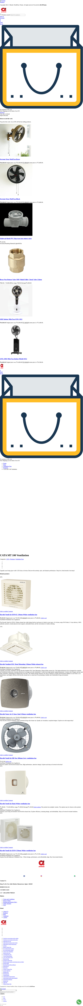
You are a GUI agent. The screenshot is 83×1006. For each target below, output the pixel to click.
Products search (6, 15)
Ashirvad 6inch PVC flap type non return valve (16, 238)
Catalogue (5, 916)
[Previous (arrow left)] (0, 1005)
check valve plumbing (8, 951)
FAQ (4, 905)
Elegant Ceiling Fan (7, 960)
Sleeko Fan (5, 981)
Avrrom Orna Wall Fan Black (10, 199)
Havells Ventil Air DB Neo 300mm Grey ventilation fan (18, 758)
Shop (4, 465)
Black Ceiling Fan (7, 947)
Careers (5, 917)
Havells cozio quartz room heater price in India (13, 961)
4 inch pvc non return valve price (10, 939)
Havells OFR (6, 963)
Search (2, 993)
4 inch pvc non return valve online (10, 938)
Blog (4, 914)
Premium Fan (6, 973)
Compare (10, 611)
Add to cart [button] (44, 618)
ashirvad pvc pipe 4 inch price (9, 944)
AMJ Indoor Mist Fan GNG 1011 (11, 319)
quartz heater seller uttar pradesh (10, 978)
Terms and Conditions (9, 899)
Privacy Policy (7, 900)
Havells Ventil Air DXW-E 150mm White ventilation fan (18, 614)
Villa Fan (5, 982)
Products (5, 913)
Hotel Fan (5, 967)
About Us (5, 911)
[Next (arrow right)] (2, 1005)
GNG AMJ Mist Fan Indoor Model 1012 (13, 359)
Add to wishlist (4, 611)
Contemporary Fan (7, 954)
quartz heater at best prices (9, 976)
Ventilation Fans (7, 466)
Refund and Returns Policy (10, 902)
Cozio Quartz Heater (7, 956)
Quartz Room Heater (7, 979)
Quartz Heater (6, 975)
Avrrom (4, 945)
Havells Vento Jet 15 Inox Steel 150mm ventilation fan (18, 714)
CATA (7, 559)
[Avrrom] (2, 0)
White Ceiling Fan (7, 984)
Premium (5, 467)
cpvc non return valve (8, 957)
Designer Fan (6, 959)
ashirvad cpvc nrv (7, 941)
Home (4, 463)
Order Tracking (7, 903)
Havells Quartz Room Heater (9, 964)
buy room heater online (8, 950)
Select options (37, 807)
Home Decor (6, 966)
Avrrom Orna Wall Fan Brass (10, 159)
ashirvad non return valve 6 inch (10, 942)
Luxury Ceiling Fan (7, 969)
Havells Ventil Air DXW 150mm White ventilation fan (18, 850)
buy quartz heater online (8, 948)
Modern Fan (6, 972)
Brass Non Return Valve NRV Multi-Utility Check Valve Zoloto (21, 279)
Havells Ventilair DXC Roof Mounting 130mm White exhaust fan (21, 664)
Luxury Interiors (6, 970)
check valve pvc (6, 953)
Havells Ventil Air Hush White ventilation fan (15, 803)
